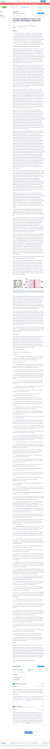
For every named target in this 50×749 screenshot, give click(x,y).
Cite (43, 7)
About (32, 1)
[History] (45, 7)
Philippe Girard (17, 683)
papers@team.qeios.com (23, 46)
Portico (34, 745)
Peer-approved (19, 1)
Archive (28, 1)
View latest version (33, 3)
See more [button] (28, 700)
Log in (48, 1)
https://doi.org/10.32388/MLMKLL (39, 709)
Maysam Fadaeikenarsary (18, 706)
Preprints (24, 1)
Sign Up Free (43, 1)
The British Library (39, 745)
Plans (38, 1)
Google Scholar (22, 745)
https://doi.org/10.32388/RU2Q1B (39, 686)
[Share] (48, 7)
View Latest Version (25, 7)
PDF (40, 7)
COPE (44, 745)
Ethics (35, 1)
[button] (43, 702)
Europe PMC (27, 745)
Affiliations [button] (14, 27)
